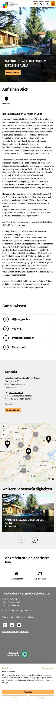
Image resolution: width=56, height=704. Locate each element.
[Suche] (47, 3)
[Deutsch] (35, 3)
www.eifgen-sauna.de (29, 216)
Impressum (20, 617)
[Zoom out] (3, 430)
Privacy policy (48, 668)
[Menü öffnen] (53, 3)
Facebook (9, 404)
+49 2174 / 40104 (16, 392)
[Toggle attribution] (53, 479)
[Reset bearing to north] (3, 435)
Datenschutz (7, 617)
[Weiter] (35, 540)
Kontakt (30, 617)
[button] (13, 72)
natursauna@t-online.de (21, 395)
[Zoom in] (3, 426)
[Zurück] (21, 540)
